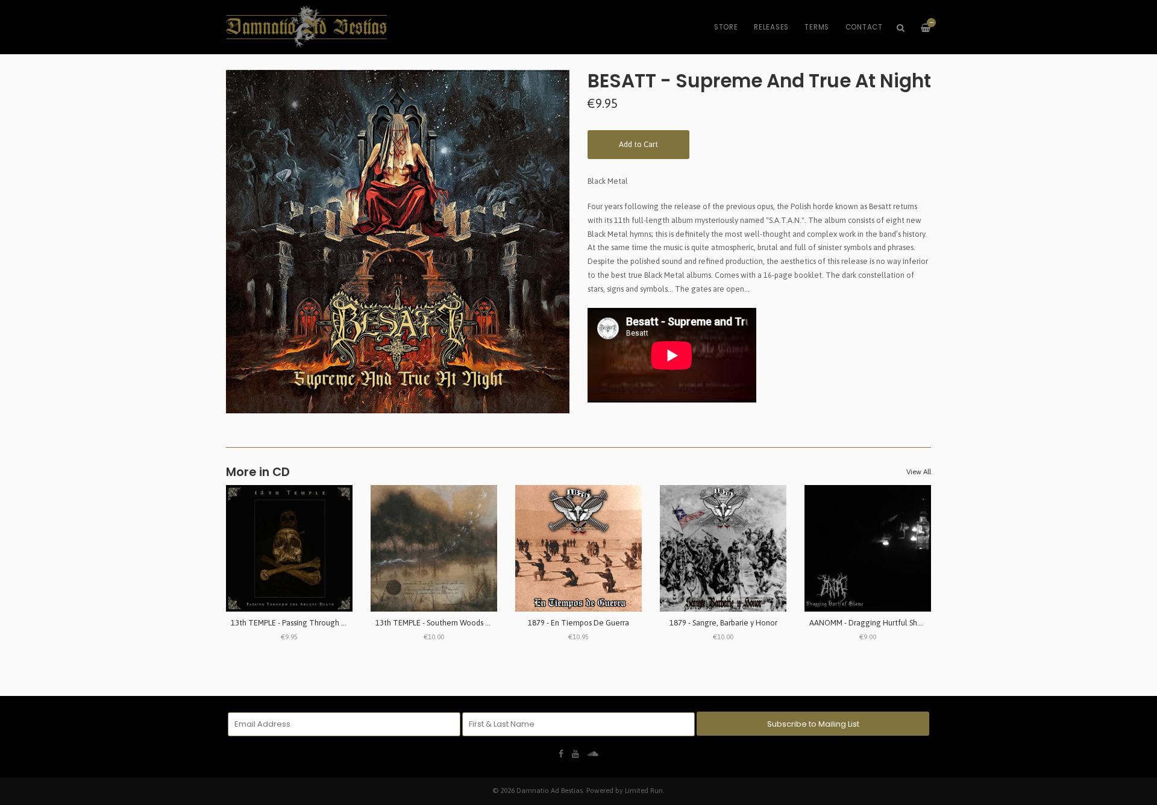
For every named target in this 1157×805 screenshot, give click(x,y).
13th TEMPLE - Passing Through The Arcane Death (318, 622)
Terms (816, 27)
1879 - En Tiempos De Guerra (578, 622)
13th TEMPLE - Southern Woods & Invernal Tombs (460, 622)
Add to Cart (638, 144)
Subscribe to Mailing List (813, 724)
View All (918, 472)
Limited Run (644, 790)
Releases (771, 27)
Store (726, 27)
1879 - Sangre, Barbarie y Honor (723, 622)
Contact (864, 27)
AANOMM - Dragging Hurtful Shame (871, 622)
